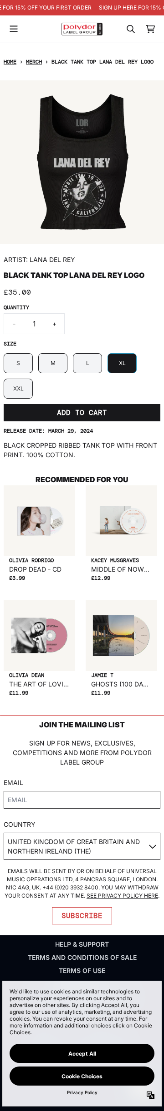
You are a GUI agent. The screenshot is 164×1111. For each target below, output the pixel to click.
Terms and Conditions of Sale (82, 957)
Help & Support (82, 944)
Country (20, 824)
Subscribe (82, 915)
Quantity (16, 307)
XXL (18, 388)
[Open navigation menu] (14, 29)
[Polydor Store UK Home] (82, 29)
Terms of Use (82, 970)
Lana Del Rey (52, 259)
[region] (82, 7)
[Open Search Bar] (130, 29)
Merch (34, 61)
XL (122, 363)
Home (10, 61)
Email (13, 782)
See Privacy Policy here (122, 895)
